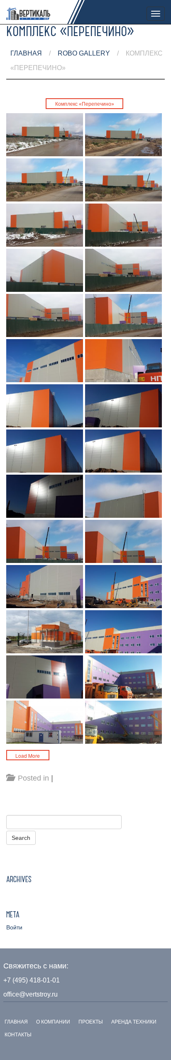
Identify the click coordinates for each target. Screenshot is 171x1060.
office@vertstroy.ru (30, 994)
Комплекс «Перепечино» (84, 104)
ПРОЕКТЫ (90, 1022)
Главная (26, 53)
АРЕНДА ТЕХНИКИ (133, 1022)
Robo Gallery (84, 53)
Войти (14, 927)
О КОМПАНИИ (53, 1022)
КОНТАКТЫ (18, 1035)
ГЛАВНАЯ (16, 1022)
